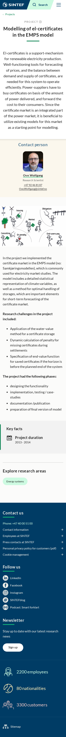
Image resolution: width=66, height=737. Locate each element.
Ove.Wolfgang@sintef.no (33, 188)
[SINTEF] (13, 5)
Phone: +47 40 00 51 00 (18, 523)
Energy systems (15, 481)
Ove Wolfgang (33, 175)
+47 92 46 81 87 (33, 184)
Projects (10, 14)
